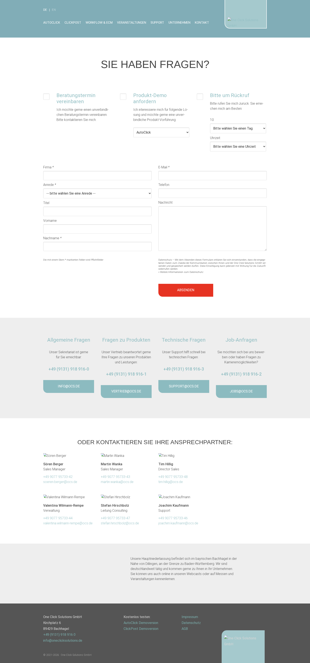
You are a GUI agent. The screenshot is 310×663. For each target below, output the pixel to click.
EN (54, 9)
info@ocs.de (69, 386)
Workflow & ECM (99, 22)
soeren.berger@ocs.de (60, 482)
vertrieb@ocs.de (126, 391)
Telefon (163, 185)
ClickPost (73, 22)
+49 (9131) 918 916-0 (69, 369)
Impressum (190, 617)
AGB (185, 629)
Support (157, 22)
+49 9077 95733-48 (173, 477)
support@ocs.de (184, 386)
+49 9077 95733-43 (115, 477)
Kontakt (202, 22)
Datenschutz (191, 623)
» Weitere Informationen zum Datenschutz (180, 272)
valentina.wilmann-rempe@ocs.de (68, 523)
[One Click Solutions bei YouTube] (162, 641)
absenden (185, 290)
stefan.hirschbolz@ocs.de (120, 523)
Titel (46, 203)
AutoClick (51, 22)
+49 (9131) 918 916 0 (59, 635)
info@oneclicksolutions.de (62, 641)
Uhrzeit (215, 138)
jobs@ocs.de (241, 391)
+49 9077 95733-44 (58, 518)
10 (212, 120)
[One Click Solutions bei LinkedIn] (139, 641)
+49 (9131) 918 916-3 (183, 369)
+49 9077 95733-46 (173, 518)
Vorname (50, 221)
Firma (48, 167)
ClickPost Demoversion (141, 629)
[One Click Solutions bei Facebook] (151, 641)
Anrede (49, 185)
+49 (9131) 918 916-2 (241, 374)
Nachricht (165, 202)
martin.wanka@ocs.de (117, 482)
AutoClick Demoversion (141, 623)
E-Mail (164, 167)
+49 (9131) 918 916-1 (126, 374)
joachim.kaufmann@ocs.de (178, 523)
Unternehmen (179, 22)
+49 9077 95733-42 (58, 477)
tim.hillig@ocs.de (170, 482)
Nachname (52, 238)
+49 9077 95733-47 (115, 518)
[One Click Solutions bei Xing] (128, 641)
